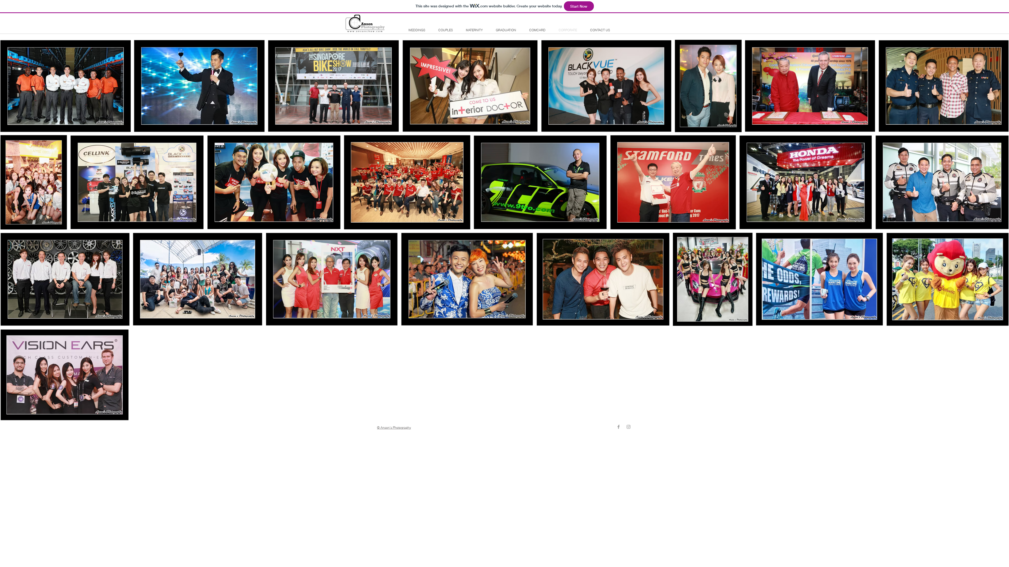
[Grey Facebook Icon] (618, 426)
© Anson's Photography (394, 427)
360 (600, 20)
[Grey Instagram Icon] (628, 426)
